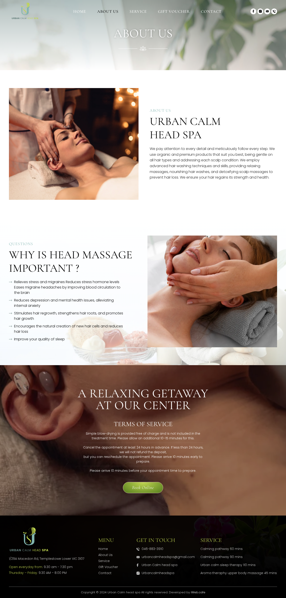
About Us (107, 11)
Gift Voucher (174, 11)
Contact (211, 11)
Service (138, 11)
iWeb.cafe (198, 592)
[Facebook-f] (253, 11)
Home (79, 11)
